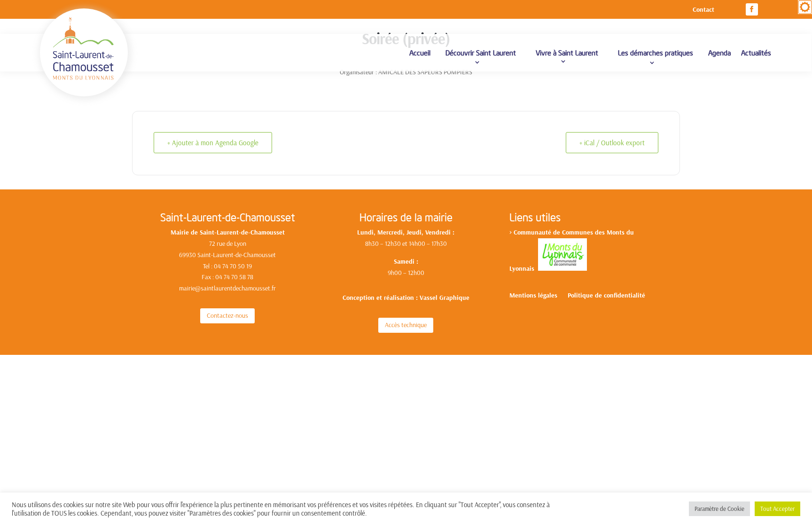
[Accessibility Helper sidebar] (805, 7)
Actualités (756, 52)
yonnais (525, 268)
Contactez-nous (227, 315)
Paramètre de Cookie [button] (719, 508)
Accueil (419, 52)
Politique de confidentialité (606, 295)
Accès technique (406, 325)
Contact (703, 10)
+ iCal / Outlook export (612, 142)
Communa (528, 232)
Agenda (719, 52)
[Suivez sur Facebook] (752, 9)
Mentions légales (533, 295)
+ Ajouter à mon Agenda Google (212, 142)
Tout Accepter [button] (777, 508)
